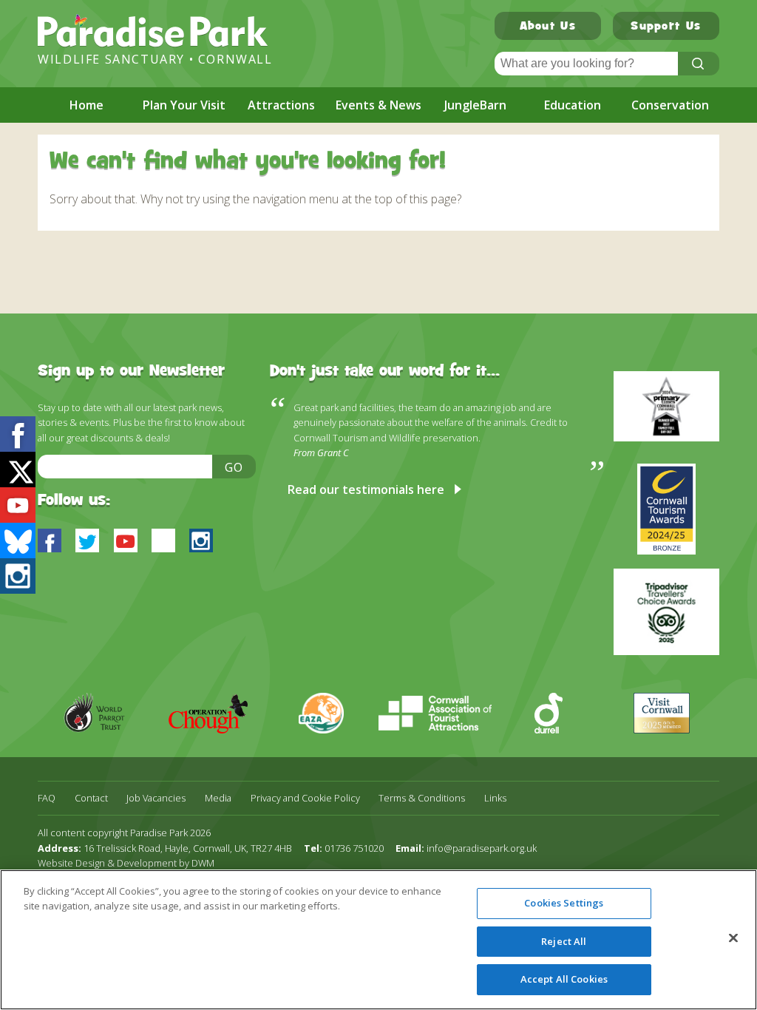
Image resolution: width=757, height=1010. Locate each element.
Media (218, 798)
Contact (91, 798)
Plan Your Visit (184, 105)
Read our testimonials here (366, 489)
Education (572, 105)
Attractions (281, 105)
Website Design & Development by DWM (126, 863)
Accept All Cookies (564, 979)
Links (495, 798)
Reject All (563, 941)
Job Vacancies (156, 798)
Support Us (666, 27)
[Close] (733, 938)
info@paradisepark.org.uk (482, 848)
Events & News (378, 105)
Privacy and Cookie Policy (305, 798)
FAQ (46, 798)
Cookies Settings (563, 902)
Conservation (670, 105)
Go (234, 467)
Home (86, 105)
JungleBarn (475, 105)
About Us (548, 27)
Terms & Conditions (421, 798)
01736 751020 (354, 848)
